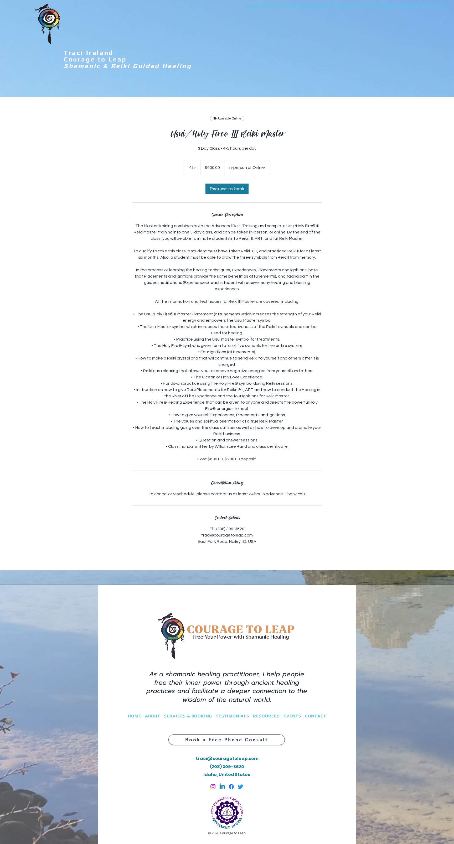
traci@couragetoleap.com (227, 759)
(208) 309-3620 (227, 767)
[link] (227, 189)
